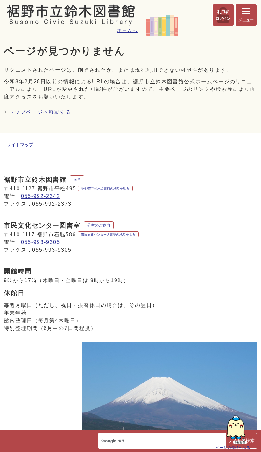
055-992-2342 (40, 196)
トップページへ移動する (40, 112)
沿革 (77, 179)
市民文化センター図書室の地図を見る (108, 234)
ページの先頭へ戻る (233, 447)
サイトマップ (20, 144)
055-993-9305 (40, 242)
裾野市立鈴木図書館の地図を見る (105, 188)
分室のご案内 (98, 225)
